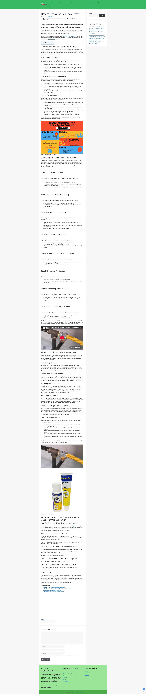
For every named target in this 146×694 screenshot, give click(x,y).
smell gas (46, 365)
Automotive (84, 2)
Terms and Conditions (68, 673)
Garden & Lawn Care (74, 2)
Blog (94, 2)
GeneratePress (80, 692)
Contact (65, 677)
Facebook (87, 671)
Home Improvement (53, 2)
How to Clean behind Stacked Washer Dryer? (54, 587)
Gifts (98, 2)
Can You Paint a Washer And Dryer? (49, 620)
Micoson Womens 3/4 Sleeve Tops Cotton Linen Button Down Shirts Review (97, 28)
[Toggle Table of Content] (52, 43)
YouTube (87, 675)
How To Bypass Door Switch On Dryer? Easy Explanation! (57, 588)
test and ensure (51, 39)
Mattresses (65, 681)
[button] (49, 6)
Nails (103, 2)
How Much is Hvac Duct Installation (52, 590)
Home (64, 671)
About (90, 2)
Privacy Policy (66, 675)
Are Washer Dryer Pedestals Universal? (49, 621)
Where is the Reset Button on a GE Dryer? (54, 591)
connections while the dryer (69, 36)
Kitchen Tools (63, 2)
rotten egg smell (73, 525)
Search (90, 13)
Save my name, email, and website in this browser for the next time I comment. (60, 656)
